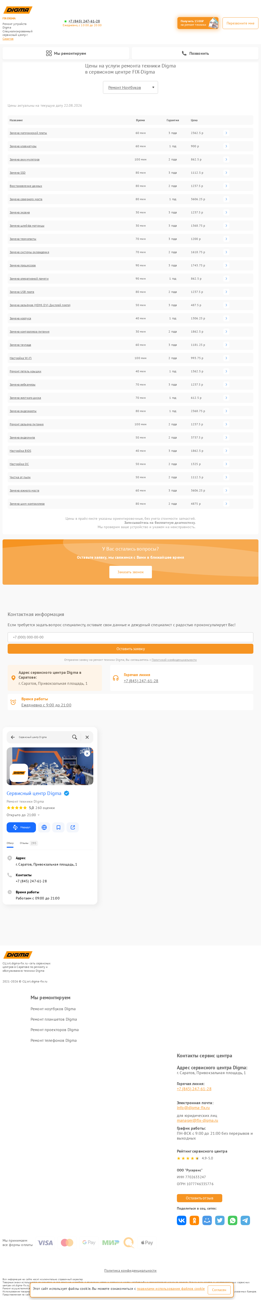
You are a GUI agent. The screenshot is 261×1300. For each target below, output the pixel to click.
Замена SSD (18, 172)
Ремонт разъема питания (27, 424)
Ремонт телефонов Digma (54, 1040)
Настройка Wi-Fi (21, 358)
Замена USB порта (22, 292)
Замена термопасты (23, 239)
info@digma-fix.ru (193, 1107)
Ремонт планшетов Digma (54, 1019)
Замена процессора (23, 265)
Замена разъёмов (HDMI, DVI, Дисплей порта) (40, 305)
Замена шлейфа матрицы (27, 225)
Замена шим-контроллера (27, 503)
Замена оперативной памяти (29, 278)
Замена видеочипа (22, 437)
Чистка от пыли (20, 477)
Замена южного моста (24, 490)
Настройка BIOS (20, 451)
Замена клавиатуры (23, 146)
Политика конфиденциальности (130, 1270)
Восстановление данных (26, 186)
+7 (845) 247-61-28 (84, 21)
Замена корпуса (20, 318)
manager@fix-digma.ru (197, 1120)
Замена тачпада (20, 345)
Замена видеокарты (23, 411)
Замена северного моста (26, 199)
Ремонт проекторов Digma (55, 1029)
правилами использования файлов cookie (171, 1288)
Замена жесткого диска (25, 398)
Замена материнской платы (28, 133)
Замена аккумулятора (25, 159)
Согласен (219, 1290)
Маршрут (25, 827)
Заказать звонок (131, 572)
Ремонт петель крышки (25, 371)
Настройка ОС (19, 464)
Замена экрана (20, 212)
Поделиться (181, 1220)
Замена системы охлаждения (29, 252)
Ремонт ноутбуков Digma (53, 1008)
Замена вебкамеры (22, 384)
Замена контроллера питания (29, 331)
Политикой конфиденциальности (174, 660)
